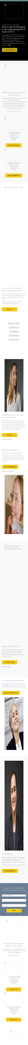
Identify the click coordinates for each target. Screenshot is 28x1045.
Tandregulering (14, 323)
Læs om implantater (6, 666)
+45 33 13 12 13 (14, 168)
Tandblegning (14, 327)
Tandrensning (14, 339)
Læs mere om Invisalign (7, 439)
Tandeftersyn (14, 335)
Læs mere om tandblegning (8, 471)
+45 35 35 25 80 (14, 137)
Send (14, 910)
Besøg (14, 139)
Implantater (14, 331)
